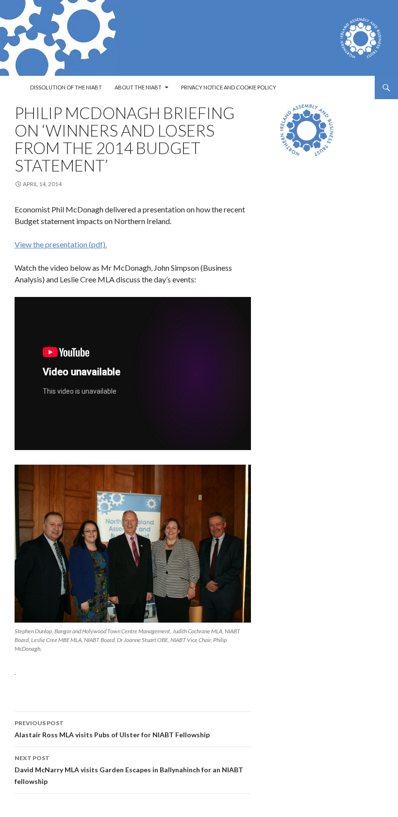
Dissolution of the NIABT (66, 87)
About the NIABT (138, 87)
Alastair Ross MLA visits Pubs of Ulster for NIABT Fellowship (112, 729)
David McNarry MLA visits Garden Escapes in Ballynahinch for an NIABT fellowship (129, 769)
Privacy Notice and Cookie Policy (228, 87)
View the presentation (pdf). (61, 244)
